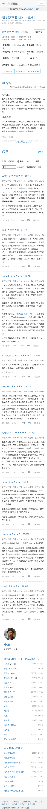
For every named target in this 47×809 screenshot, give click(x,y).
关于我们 (5, 801)
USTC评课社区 (10, 3)
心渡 (4, 229)
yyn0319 (6, 175)
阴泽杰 (6, 692)
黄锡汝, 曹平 (9, 678)
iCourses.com (34, 8)
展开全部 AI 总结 (23, 142)
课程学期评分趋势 (34, 167)
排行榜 (14, 804)
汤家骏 (6, 729)
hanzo (5, 533)
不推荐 (34, 71)
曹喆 (6, 734)
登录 (41, 3)
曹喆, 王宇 (8, 668)
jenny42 (5, 275)
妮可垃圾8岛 (8, 432)
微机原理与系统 (10, 753)
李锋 (6, 687)
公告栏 (22, 804)
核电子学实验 (9, 757)
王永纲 (6, 663)
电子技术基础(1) (10, 776)
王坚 (6, 701)
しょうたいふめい (10, 355)
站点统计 (5, 804)
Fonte (4, 481)
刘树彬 (6, 711)
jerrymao (6, 386)
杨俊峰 (6, 682)
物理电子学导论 (10, 767)
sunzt (4, 585)
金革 (7, 644)
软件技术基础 (9, 786)
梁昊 (6, 696)
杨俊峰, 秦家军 (10, 725)
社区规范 (15, 801)
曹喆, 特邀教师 (10, 739)
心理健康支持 (27, 801)
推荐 (21, 71)
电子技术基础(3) (10, 781)
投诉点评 (38, 801)
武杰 (6, 715)
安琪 (6, 706)
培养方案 (39, 32)
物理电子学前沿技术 (12, 762)
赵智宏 (6, 720)
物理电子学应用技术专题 (14, 772)
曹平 (6, 673)
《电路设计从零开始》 (24, 314)
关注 (8, 71)
